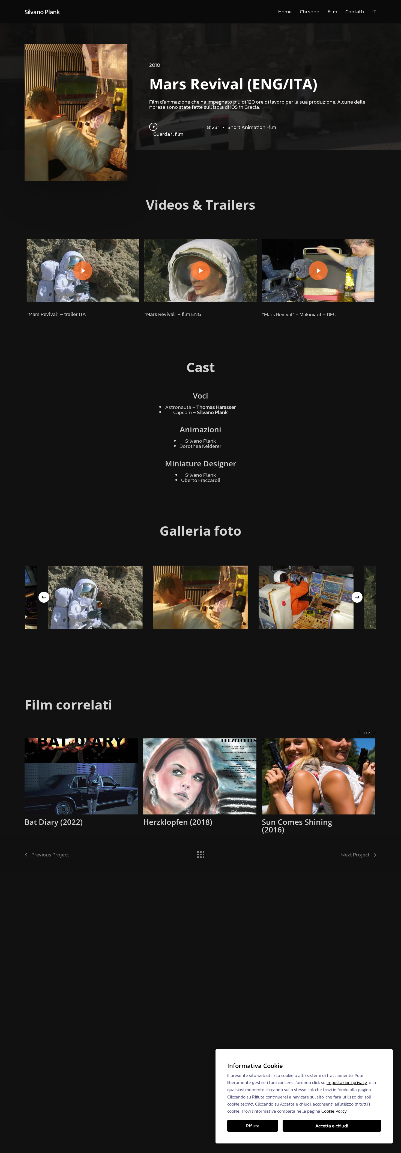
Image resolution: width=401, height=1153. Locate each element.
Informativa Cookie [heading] (255, 1065)
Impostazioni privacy (347, 1082)
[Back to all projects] (200, 853)
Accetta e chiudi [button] (331, 1125)
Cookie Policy (334, 1111)
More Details (95, 771)
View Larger (66, 771)
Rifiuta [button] (252, 1125)
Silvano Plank (42, 12)
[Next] (357, 597)
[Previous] (43, 597)
